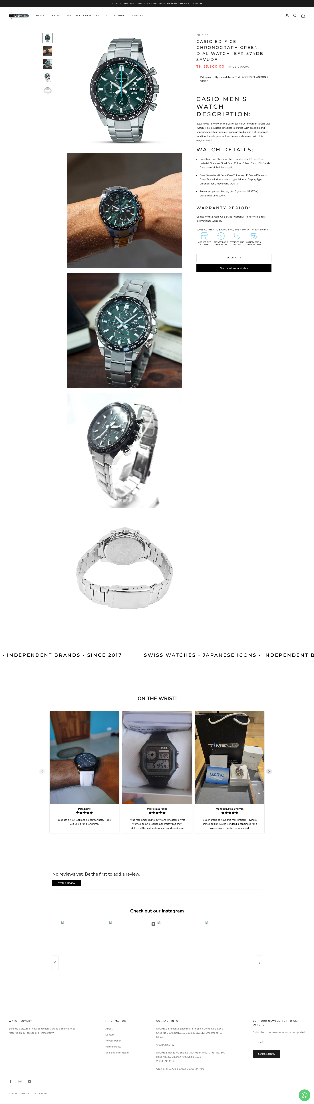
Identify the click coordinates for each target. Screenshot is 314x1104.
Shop (56, 15)
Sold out (234, 257)
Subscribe (266, 1053)
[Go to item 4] (48, 77)
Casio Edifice (235, 123)
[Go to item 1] (48, 38)
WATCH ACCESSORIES (83, 15)
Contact (139, 15)
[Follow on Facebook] (10, 1081)
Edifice (202, 35)
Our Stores (115, 15)
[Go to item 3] (48, 64)
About (108, 1028)
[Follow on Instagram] (20, 1081)
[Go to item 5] (48, 90)
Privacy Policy (113, 1040)
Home (40, 15)
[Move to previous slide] (43, 771)
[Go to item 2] (48, 51)
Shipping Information (117, 1052)
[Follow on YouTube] (29, 1081)
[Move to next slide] (270, 771)
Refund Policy (113, 1046)
